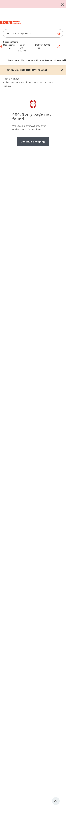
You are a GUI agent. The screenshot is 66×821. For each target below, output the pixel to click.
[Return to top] (56, 801)
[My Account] (59, 46)
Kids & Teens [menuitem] (44, 60)
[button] (62, 4)
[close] (62, 4)
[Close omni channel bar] (62, 70)
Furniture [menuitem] (14, 60)
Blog (16, 78)
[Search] (59, 33)
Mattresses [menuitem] (28, 60)
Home (6, 78)
